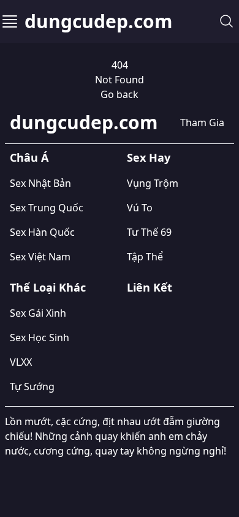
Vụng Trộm (152, 183)
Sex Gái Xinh (38, 313)
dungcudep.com (98, 21)
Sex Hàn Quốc (42, 232)
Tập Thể (145, 256)
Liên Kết (149, 287)
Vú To (140, 207)
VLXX (21, 362)
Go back (119, 94)
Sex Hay (148, 157)
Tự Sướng (32, 386)
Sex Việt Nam (40, 256)
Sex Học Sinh (39, 337)
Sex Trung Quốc (46, 207)
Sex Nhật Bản (40, 183)
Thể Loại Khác (48, 287)
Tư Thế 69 (149, 232)
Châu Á (29, 157)
